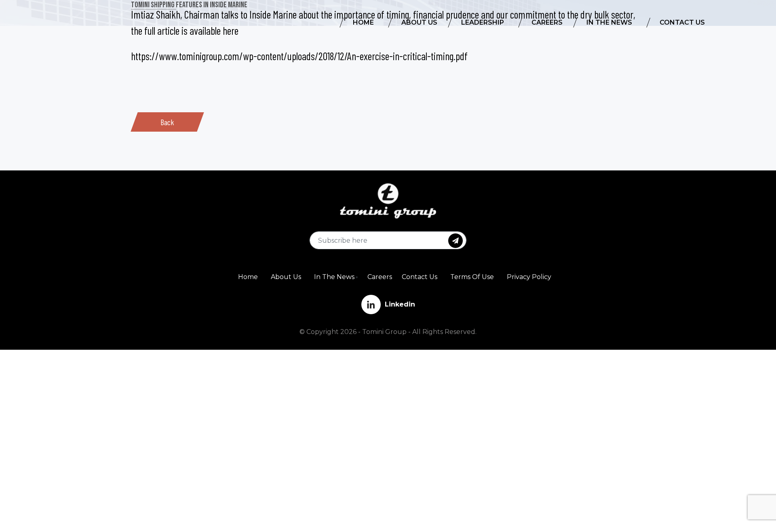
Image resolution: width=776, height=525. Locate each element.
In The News (334, 277)
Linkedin (400, 304)
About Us (286, 277)
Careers (379, 277)
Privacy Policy (529, 277)
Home (248, 277)
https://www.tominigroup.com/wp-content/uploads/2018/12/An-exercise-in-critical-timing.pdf (299, 56)
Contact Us (419, 277)
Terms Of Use (472, 277)
